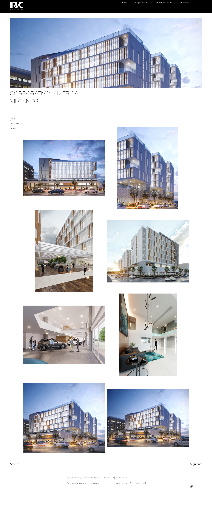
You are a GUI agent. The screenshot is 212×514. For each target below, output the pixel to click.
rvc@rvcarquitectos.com (101, 478)
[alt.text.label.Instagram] (192, 487)
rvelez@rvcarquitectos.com (80, 478)
